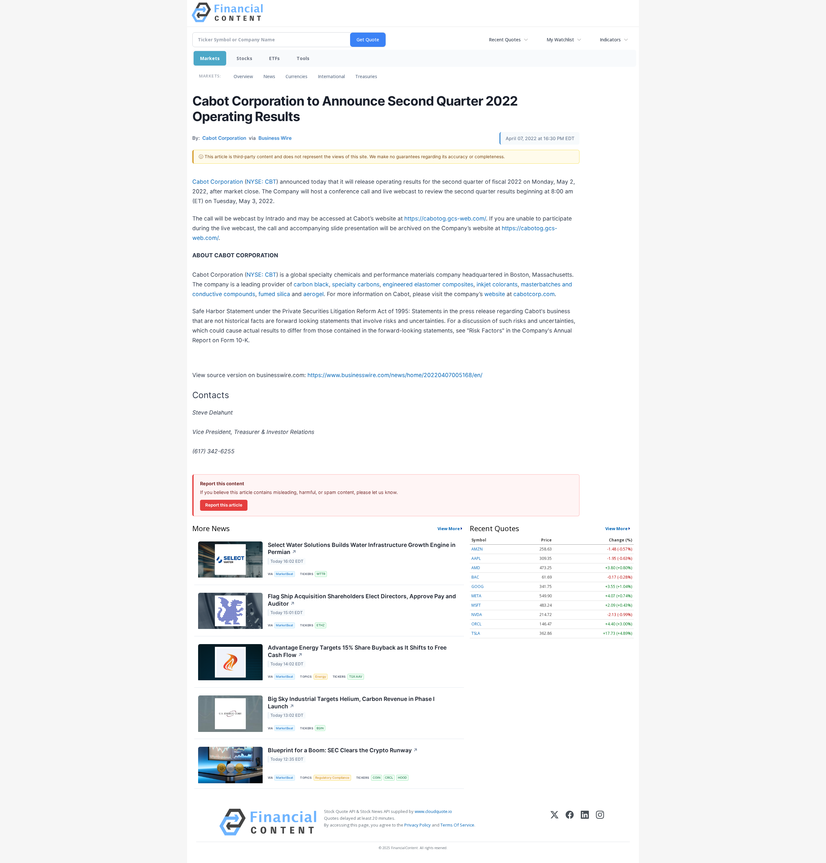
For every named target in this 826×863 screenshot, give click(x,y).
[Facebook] (569, 822)
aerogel (313, 294)
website (494, 294)
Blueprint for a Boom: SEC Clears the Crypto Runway (343, 750)
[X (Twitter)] (554, 822)
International (331, 76)
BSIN (320, 728)
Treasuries (366, 76)
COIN (376, 777)
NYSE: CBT (261, 181)
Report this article (223, 505)
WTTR (321, 574)
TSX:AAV (355, 676)
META (476, 596)
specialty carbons (355, 284)
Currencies (296, 76)
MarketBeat (284, 574)
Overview (243, 76)
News (269, 76)
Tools (303, 58)
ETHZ (321, 625)
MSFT (476, 605)
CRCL (389, 777)
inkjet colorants (497, 284)
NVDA (476, 614)
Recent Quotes (505, 39)
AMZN (477, 549)
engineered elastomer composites (428, 284)
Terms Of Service (457, 825)
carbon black (311, 284)
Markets (210, 58)
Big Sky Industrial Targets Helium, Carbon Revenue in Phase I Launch (351, 702)
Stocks (244, 58)
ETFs (274, 58)
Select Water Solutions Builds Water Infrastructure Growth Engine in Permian (362, 548)
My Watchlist (560, 39)
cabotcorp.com (534, 294)
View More (449, 528)
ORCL (476, 624)
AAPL (476, 558)
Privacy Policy (417, 825)
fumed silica (274, 294)
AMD (475, 567)
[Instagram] (600, 822)
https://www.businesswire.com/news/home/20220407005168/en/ (394, 375)
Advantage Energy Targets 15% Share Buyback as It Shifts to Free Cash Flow (357, 651)
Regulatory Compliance (332, 777)
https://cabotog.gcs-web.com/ (445, 218)
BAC (475, 577)
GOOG (477, 586)
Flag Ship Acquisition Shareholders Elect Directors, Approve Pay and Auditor (362, 600)
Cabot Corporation (217, 181)
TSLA (475, 633)
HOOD (402, 777)
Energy (320, 676)
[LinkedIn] (584, 822)
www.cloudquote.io (433, 811)
